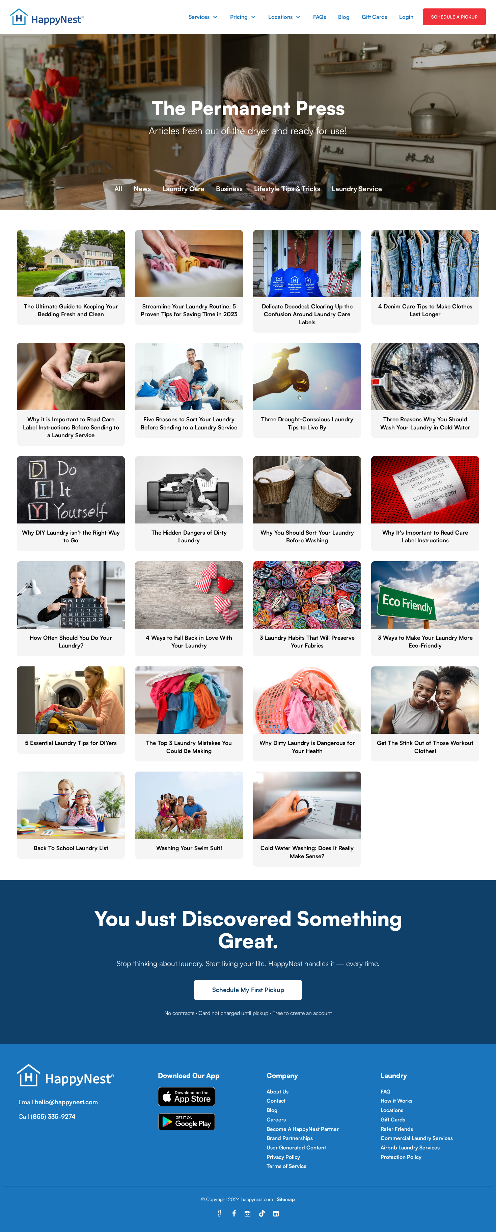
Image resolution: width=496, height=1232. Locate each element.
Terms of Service (287, 1166)
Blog (344, 16)
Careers (276, 1119)
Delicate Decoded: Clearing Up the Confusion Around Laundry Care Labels (307, 314)
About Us (277, 1091)
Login (406, 16)
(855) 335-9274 (53, 1116)
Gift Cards (374, 16)
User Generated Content (296, 1147)
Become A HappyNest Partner (303, 1128)
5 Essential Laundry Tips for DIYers (71, 742)
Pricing (239, 16)
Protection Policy (401, 1156)
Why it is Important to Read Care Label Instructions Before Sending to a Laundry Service (71, 427)
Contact (276, 1100)
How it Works (396, 1100)
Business (229, 188)
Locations (280, 16)
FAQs (319, 16)
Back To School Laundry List (71, 847)
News (142, 188)
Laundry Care (183, 188)
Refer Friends (397, 1128)
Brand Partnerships (290, 1138)
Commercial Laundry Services (417, 1138)
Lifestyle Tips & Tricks (287, 188)
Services (199, 16)
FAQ (385, 1091)
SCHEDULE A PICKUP (454, 17)
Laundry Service (357, 188)
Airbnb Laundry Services (410, 1147)
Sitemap (286, 1199)
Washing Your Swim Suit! (189, 847)
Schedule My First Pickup (248, 989)
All (118, 188)
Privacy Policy (283, 1156)
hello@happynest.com (66, 1102)
